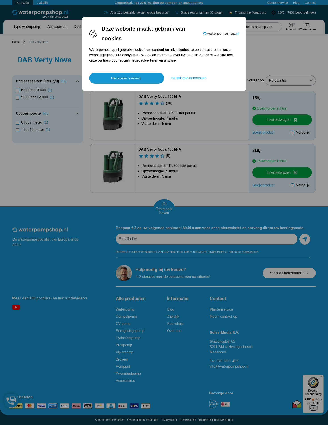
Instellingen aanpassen (188, 78)
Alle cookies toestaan (126, 78)
